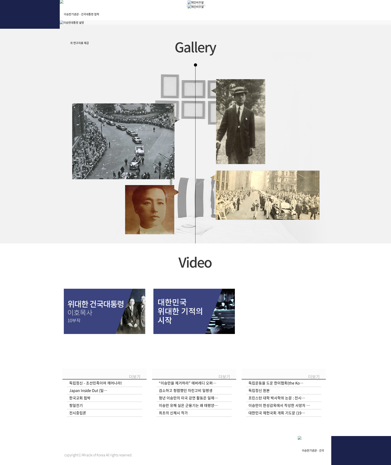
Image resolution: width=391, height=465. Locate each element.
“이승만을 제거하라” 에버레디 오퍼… (187, 383)
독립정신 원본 (259, 390)
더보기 (135, 377)
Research (219, 11)
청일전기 (76, 405)
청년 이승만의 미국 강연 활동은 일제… (188, 398)
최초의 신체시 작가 (173, 412)
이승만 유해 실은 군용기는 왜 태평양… (188, 405)
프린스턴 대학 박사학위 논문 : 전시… (276, 398)
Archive (174, 11)
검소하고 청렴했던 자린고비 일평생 (185, 390)
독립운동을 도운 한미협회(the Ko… (275, 383)
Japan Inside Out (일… (88, 390)
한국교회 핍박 (80, 398)
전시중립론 (77, 412)
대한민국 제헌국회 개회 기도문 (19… (276, 412)
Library (264, 11)
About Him (128, 11)
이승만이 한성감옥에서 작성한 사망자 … (279, 405)
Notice (310, 11)
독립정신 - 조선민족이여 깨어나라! (95, 383)
